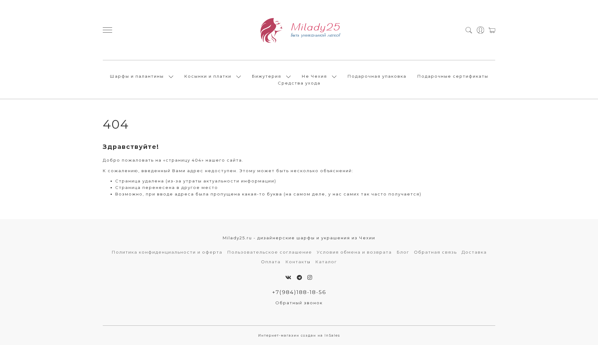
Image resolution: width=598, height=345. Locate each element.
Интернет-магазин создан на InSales (299, 336)
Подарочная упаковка (377, 76)
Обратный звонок (299, 302)
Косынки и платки (207, 76)
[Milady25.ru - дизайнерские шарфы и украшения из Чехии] (299, 30)
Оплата (271, 261)
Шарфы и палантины (137, 76)
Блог (402, 252)
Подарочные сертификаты (452, 76)
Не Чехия (314, 76)
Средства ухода (299, 82)
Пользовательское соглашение (269, 252)
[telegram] (299, 277)
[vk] (288, 277)
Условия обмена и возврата (354, 252)
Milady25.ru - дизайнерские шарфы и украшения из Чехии (299, 237)
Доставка (474, 252)
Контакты (298, 261)
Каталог (326, 261)
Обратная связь (435, 252)
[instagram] (310, 277)
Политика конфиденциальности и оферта (167, 252)
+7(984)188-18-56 (299, 292)
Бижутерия (266, 76)
